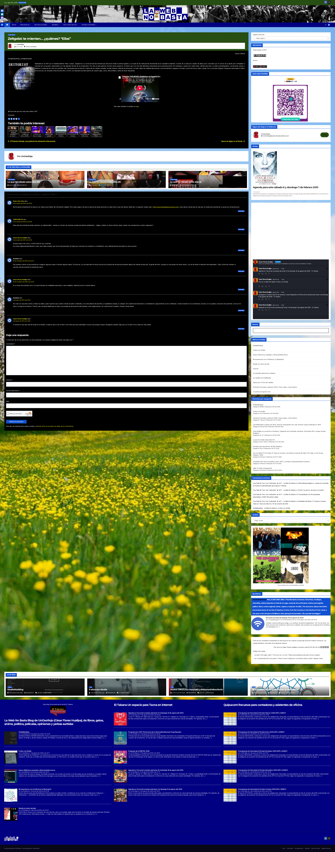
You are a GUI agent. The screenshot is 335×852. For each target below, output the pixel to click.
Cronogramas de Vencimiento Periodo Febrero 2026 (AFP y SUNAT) (262, 713)
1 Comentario (256, 192)
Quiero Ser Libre (18, 201)
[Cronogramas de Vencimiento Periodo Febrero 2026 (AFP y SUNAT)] (230, 719)
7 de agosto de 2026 (98, 692)
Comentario (10, 344)
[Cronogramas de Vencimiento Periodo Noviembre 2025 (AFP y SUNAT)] (230, 776)
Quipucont (231, 705)
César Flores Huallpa (20, 238)
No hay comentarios (45, 692)
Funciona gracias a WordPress (13, 848)
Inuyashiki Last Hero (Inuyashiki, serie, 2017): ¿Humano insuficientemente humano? (281, 461)
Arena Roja (262, 470)
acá (137, 106)
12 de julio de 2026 (260, 692)
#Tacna (301, 295)
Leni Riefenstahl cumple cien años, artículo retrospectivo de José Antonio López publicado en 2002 (287, 425)
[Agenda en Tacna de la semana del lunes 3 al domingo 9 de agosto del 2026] (120, 795)
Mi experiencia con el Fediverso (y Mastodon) (268, 359)
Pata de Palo (263, 426)
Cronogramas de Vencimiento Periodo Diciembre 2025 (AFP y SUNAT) (262, 751)
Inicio (14, 25)
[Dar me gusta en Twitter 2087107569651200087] (266, 273)
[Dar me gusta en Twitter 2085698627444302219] (266, 286)
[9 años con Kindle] (10, 757)
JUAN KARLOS (18, 219)
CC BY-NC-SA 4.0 (314, 647)
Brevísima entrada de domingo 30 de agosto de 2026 (285, 618)
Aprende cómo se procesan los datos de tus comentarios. (54, 426)
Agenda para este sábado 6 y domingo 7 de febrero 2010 (285, 187)
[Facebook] (2, 11)
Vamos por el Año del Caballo (263, 382)
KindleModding (258, 345)
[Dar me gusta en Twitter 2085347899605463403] (266, 299)
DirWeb (261, 406)
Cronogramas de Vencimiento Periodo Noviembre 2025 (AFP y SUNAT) (263, 770)
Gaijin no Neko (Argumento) (262, 468)
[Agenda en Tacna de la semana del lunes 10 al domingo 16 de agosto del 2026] (120, 776)
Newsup (28, 848)
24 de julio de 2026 (178, 692)
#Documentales (31, 46)
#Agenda (293, 295)
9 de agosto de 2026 (16, 692)
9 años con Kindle (259, 350)
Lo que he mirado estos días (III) (24, 182)
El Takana (120, 705)
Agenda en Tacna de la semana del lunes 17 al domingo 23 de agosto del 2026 (155, 713)
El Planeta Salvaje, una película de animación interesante (32, 141)
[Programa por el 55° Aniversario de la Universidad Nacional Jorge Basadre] (120, 738)
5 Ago (282, 305)
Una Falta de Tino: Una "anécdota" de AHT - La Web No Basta (274, 483)
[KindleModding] (10, 738)
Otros (261, 448)
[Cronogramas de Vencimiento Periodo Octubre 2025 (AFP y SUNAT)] (230, 795)
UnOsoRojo (20, 44)
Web (7, 401)
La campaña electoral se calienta (264, 373)
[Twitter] (2, 14)
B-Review (262, 457)
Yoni (260, 413)
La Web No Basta (15, 720)
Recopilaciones (40, 25)
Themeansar (36, 848)
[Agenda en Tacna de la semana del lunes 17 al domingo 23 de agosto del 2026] (120, 719)
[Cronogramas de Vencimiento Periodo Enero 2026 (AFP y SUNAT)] (230, 738)
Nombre (9, 380)
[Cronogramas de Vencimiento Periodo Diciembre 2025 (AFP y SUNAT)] (230, 757)
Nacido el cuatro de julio (261, 364)
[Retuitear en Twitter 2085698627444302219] (263, 286)
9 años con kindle (259, 411)
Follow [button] (324, 135)
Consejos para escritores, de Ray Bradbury (267, 446)
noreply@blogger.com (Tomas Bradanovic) (281, 619)
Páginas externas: (259, 34)
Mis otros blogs (70, 25)
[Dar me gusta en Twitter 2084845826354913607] (266, 310)
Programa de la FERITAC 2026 (138, 751)
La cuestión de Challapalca (262, 378)
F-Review (262, 420)
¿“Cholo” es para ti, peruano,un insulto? (310, 490)
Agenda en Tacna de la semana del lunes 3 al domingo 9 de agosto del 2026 (155, 789)
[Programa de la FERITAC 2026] (120, 757)
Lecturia (255, 368)
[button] (325, 25)
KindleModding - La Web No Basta (264, 508)
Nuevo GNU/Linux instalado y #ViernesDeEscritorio (270, 355)
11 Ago (282, 268)
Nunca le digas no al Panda (231, 141)
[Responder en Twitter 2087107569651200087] (259, 273)
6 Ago (282, 292)
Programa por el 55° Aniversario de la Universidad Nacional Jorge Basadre (154, 732)
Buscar (255, 324)
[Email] (2, 21)
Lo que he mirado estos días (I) (185, 182)
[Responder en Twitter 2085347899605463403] (259, 299)
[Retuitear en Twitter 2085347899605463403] (263, 299)
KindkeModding (258, 405)
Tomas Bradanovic (259, 600)
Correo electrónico (13, 391)
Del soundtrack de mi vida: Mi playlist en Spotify (291, 585)
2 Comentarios (124, 692)
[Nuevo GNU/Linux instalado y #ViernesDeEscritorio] (10, 776)
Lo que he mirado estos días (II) (105, 182)
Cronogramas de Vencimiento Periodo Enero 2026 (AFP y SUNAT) (261, 732)
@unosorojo (276, 268)
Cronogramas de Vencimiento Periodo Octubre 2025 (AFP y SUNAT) (262, 789)
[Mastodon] (2, 18)
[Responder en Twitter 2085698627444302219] (259, 286)
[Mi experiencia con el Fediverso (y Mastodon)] (10, 795)
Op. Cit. (261, 435)
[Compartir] (2, 24)
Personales (25, 25)
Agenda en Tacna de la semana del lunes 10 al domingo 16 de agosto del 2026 (155, 770)
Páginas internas (89, 25)
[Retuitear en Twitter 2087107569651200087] (263, 273)
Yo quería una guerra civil (261, 392)
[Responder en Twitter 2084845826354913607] (259, 310)
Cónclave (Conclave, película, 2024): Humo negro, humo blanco (275, 387)
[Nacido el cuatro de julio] (10, 814)
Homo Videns (11, 34)
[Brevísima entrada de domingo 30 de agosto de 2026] (257, 623)
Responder (241, 211)
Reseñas (55, 25)
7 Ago (282, 279)
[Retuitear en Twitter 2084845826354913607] (263, 310)
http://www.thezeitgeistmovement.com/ (166, 207)
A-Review (262, 463)
